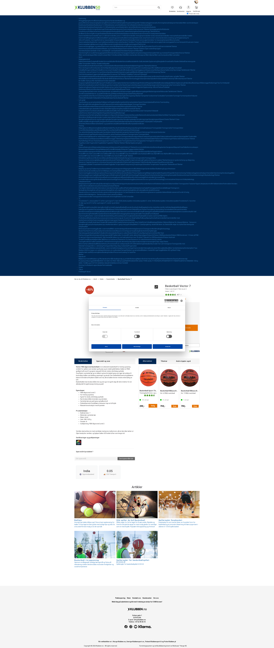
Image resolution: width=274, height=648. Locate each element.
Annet (158, 31)
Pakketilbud (188, 83)
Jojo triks (105, 224)
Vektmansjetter (123, 132)
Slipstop (148, 218)
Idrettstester (166, 211)
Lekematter (111, 117)
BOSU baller (91, 241)
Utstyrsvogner (131, 87)
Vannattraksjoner (170, 23)
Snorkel (153, 218)
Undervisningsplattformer (170, 42)
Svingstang (131, 96)
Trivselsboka (183, 201)
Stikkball (182, 61)
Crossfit (81, 130)
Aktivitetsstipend (95, 235)
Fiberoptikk (125, 160)
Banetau (97, 21)
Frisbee (93, 113)
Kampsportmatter (141, 85)
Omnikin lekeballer (109, 81)
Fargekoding (114, 102)
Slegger (141, 72)
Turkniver (136, 74)
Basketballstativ (120, 66)
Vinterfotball (146, 222)
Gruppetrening (83, 134)
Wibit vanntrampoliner (161, 55)
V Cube (177, 119)
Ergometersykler (154, 136)
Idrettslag (133, 229)
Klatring (159, 68)
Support (166, 169)
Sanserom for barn (124, 239)
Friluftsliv (82, 74)
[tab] (83, 361)
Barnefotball (87, 222)
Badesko (153, 27)
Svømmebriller (84, 36)
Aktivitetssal (100, 177)
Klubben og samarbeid (134, 250)
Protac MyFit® (154, 154)
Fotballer (101, 61)
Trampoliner (147, 111)
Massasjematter (114, 151)
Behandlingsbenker (99, 76)
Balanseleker (90, 106)
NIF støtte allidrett (133, 235)
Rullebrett (127, 147)
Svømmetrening (84, 46)
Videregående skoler (150, 248)
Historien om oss (109, 250)
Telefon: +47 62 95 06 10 (137, 622)
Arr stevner (88, 72)
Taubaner (192, 184)
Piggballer (112, 164)
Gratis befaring (91, 160)
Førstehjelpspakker (112, 76)
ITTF (173, 261)
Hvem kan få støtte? (136, 237)
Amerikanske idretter (98, 68)
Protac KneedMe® (130, 154)
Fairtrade (122, 261)
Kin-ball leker (167, 207)
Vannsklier (179, 23)
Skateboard (131, 121)
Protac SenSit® (104, 156)
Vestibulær (147, 162)
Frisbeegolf (133, 68)
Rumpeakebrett (134, 123)
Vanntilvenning (129, 220)
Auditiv (120, 162)
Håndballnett (114, 78)
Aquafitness (116, 216)
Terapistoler (163, 164)
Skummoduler (97, 96)
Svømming (82, 18)
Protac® (111, 149)
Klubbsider (165, 29)
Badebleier (90, 25)
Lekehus (148, 115)
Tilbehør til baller (96, 63)
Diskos (105, 72)
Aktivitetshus (91, 177)
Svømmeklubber (84, 42)
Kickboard (84, 218)
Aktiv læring (83, 104)
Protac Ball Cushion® (91, 154)
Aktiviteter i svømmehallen (95, 216)
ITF (171, 261)
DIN (97, 261)
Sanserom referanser (99, 162)
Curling (101, 121)
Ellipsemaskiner (143, 136)
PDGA (180, 261)
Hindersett (143, 83)
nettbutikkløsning (160, 646)
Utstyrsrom (179, 179)
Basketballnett (110, 66)
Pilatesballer (150, 139)
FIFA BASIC (131, 261)
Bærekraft (82, 256)
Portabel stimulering (136, 160)
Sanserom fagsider (85, 162)
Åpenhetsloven (162, 259)
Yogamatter (94, 143)
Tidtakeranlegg (145, 23)
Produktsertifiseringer (86, 261)
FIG (158, 261)
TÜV (92, 263)
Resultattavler (138, 179)
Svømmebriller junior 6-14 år (115, 36)
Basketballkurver (100, 66)
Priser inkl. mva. (194, 14)
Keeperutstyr (150, 70)
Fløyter (103, 91)
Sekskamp (180, 248)
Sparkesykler (139, 121)
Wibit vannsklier (174, 55)
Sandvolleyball (118, 98)
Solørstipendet (106, 235)
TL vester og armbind (112, 203)
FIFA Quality (118, 222)
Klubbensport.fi (156, 641)
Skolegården (83, 190)
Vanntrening (83, 53)
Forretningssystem (145, 646)
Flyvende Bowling (131, 207)
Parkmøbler (227, 184)
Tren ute (160, 244)
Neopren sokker (122, 233)
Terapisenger (138, 164)
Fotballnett (128, 70)
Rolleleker (158, 184)
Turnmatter (176, 85)
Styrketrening (126, 222)
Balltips (103, 211)
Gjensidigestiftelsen (145, 235)
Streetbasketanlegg (196, 175)
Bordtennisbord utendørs (104, 188)
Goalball (153, 211)
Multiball (180, 207)
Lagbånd (134, 91)
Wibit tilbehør (150, 55)
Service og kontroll (149, 179)
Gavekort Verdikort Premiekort (132, 42)
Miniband (100, 244)
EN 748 (116, 261)
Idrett (80, 57)
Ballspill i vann (109, 51)
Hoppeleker (107, 113)
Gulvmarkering (114, 83)
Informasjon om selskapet (95, 250)
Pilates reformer (140, 139)
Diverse (181, 53)
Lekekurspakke (140, 201)
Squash (123, 89)
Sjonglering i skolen (149, 224)
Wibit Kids (122, 55)
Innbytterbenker (155, 175)
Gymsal (97, 231)
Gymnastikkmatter (116, 85)
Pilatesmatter (159, 139)
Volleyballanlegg (208, 175)
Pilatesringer (168, 139)
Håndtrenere (98, 158)
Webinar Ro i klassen (176, 222)
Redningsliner (133, 31)
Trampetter (144, 96)
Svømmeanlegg (84, 173)
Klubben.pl (172, 641)
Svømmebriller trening (133, 36)
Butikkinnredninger (128, 38)
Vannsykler (152, 53)
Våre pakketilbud (163, 248)
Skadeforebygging (121, 214)
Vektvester (154, 132)
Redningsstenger (144, 31)
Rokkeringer (213, 83)
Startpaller (122, 23)
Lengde (126, 72)
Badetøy (142, 216)
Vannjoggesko (125, 53)
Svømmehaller (139, 248)
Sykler (111, 121)
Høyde (109, 72)
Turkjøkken (129, 74)
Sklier (167, 115)
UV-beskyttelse (154, 33)
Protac (140, 233)
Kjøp (174, 406)
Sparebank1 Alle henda (102, 237)
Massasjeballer (103, 151)
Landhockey (155, 76)
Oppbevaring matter (111, 87)
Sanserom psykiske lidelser (158, 192)
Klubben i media (147, 250)
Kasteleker (124, 104)
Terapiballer (83, 164)
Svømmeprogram (112, 220)
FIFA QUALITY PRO (151, 261)
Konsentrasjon (83, 149)
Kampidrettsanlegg (110, 179)
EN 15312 (104, 261)
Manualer (94, 130)
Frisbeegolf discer (85, 271)
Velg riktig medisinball (121, 246)
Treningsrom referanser (154, 141)
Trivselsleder (83, 201)
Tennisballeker (169, 209)
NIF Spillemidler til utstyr (119, 235)
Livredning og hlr (172, 38)
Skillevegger (121, 171)
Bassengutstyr (105, 21)
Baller (81, 61)
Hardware (172, 169)
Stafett (149, 72)
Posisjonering (129, 164)
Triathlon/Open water (145, 48)
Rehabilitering (83, 158)
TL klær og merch (84, 203)
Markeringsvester (155, 91)
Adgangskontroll (89, 21)
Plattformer (142, 44)
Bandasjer (89, 76)
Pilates (94, 134)
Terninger (136, 104)
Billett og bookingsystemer (113, 38)
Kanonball (126, 61)
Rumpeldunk (122, 102)
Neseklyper (119, 48)
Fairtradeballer (107, 265)
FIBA (126, 261)
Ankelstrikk (108, 216)
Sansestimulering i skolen (153, 239)
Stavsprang (156, 72)
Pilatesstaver (185, 139)
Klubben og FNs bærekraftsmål (102, 259)
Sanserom (82, 160)
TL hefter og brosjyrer (106, 201)
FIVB (164, 261)
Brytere (112, 160)
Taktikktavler (185, 70)
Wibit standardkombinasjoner (136, 55)
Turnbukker (161, 96)
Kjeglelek (174, 207)
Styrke (105, 134)
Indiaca (121, 78)
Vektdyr (141, 149)
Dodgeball (94, 61)
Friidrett (81, 72)
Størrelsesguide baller (134, 214)
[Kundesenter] (180, 7)
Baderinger (101, 29)
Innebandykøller (161, 78)
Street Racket (142, 209)
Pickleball (166, 87)
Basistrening (94, 128)
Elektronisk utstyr (141, 38)
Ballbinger (98, 175)
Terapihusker (154, 164)
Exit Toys (194, 248)
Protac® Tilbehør (127, 156)
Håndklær (116, 46)
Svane (89, 263)
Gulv (140, 143)
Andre (142, 123)
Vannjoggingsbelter (155, 29)
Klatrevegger (111, 139)
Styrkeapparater (103, 141)
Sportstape (177, 70)
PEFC (183, 261)
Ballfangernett (88, 70)
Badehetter (93, 48)
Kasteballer (133, 61)
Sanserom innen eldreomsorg (139, 192)
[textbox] (96, 458)
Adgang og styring (85, 169)
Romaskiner (175, 136)
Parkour (160, 87)
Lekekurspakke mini (128, 201)
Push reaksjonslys (122, 244)
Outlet (81, 267)
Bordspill (84, 121)
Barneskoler (97, 248)
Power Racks (93, 141)
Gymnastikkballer (109, 61)
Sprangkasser (115, 96)
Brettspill (96, 121)
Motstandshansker (114, 53)
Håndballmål (106, 78)
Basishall (119, 177)
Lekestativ (154, 115)
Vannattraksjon (201, 173)
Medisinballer (108, 128)
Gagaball (145, 207)
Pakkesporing (120, 598)
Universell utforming (157, 23)
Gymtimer (103, 231)
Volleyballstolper (107, 98)
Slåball (108, 209)
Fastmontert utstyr (153, 38)
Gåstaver (91, 158)
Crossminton (106, 89)
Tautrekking (151, 209)
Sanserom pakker (156, 160)
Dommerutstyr (107, 70)
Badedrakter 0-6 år (100, 27)
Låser (95, 132)
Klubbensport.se (138, 641)
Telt (119, 74)
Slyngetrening (139, 128)
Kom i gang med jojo (121, 224)
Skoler (128, 229)
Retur (100, 252)
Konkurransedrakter (143, 27)
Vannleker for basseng (155, 40)
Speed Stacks (143, 102)
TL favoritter (191, 201)
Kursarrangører (132, 44)
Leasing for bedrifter (129, 252)
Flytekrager (108, 29)
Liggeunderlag (98, 74)
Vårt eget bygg (157, 250)
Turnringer (176, 96)
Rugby (172, 68)
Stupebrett (129, 23)
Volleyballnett (97, 98)
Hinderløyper (120, 115)
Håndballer (119, 61)
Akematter (95, 123)
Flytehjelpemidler (84, 29)
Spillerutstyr (169, 70)
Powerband (112, 244)
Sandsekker (107, 132)
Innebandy (141, 78)
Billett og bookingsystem (115, 169)
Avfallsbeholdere (217, 184)
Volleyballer (106, 63)
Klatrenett (142, 115)
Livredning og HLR (85, 31)
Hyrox (87, 244)
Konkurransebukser (145, 25)
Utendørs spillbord (119, 188)
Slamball (115, 130)
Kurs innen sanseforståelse (113, 194)
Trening (81, 126)
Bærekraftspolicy (173, 259)
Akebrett (89, 123)
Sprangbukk (106, 96)
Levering (95, 252)
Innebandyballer (150, 78)
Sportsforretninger (127, 248)
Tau (218, 83)
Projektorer (146, 160)
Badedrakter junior (113, 27)
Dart (123, 68)
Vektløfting (121, 130)
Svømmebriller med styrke (168, 36)
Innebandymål (172, 78)
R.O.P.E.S (131, 244)
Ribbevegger (205, 83)
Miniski (119, 123)
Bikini (134, 27)
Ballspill (98, 211)
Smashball (168, 61)
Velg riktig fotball (136, 222)
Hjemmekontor (138, 241)
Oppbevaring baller (98, 87)
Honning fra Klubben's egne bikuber (90, 265)
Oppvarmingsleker (88, 209)
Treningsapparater (115, 141)
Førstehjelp (82, 76)
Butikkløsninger (140, 169)
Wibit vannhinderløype (118, 229)
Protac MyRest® (164, 154)
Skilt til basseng (116, 40)
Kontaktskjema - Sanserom (95, 194)
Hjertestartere (95, 31)
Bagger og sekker (95, 46)
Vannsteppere (144, 53)
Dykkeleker (118, 51)
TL (79, 199)
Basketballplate (131, 66)
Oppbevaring (101, 23)
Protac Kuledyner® (142, 154)
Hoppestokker (116, 106)
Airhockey (91, 207)
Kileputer (116, 93)
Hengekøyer (89, 74)
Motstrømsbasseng (90, 23)
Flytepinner (132, 51)
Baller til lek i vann (99, 51)
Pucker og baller (173, 76)
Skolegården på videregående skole (140, 190)
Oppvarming (130, 231)
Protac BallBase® (105, 154)
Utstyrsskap (122, 87)
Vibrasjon (154, 162)
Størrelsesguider (84, 233)
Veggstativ (140, 66)
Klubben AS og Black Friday (171, 250)
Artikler (81, 205)
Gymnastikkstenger (133, 83)
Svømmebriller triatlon (184, 36)
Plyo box (109, 130)
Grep (134, 141)
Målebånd (135, 72)
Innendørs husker (101, 117)
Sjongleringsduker (117, 119)
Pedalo (121, 147)
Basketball (82, 66)
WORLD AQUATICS (105, 263)
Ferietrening (113, 241)
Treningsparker (141, 141)
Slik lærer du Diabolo (163, 224)
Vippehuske (181, 115)
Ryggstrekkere (157, 151)
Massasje (82, 151)
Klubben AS (82, 250)
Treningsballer (157, 128)
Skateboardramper (183, 175)
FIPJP (161, 261)
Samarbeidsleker (132, 102)
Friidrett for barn (97, 72)
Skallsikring (159, 169)
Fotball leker (96, 222)
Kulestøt (121, 72)
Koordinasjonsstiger (124, 91)
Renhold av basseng (104, 40)
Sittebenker (137, 171)
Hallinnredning (90, 179)
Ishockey (148, 76)
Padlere (129, 46)
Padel (112, 89)
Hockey (138, 76)
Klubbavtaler (92, 218)
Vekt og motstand (162, 53)
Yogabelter (110, 143)
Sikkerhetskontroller (85, 196)
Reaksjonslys (130, 128)
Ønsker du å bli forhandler (125, 196)
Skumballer (124, 108)
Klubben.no (87, 279)
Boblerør (107, 160)
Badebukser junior (112, 25)
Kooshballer (105, 164)
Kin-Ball (139, 61)
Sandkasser (105, 186)
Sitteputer (124, 149)
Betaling (105, 252)
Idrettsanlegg (136, 70)
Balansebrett (88, 147)
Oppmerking (164, 175)
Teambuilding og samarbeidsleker (90, 102)
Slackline (129, 106)
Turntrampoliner (185, 96)
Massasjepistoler (125, 151)
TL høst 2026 (117, 201)
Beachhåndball (90, 78)
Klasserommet (121, 231)
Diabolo (88, 119)
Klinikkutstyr (149, 147)
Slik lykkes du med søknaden (119, 237)
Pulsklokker (122, 128)
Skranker (89, 96)
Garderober (114, 21)
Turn (221, 83)
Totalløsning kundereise (99, 169)
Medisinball (93, 244)
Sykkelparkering (138, 188)
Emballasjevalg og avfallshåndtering (124, 259)
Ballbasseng (91, 117)
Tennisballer (86, 63)
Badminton (90, 89)
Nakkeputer (104, 149)
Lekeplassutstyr (84, 115)
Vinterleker (82, 123)
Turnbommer (152, 96)
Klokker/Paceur (132, 173)
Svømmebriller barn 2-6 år (97, 36)
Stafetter (157, 102)
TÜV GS (96, 263)
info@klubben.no (140, 620)
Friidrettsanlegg (132, 175)
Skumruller (86, 143)
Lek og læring (83, 207)
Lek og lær (82, 100)
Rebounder (164, 91)
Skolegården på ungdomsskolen (117, 190)
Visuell (160, 162)
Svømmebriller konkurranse (150, 36)
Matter (173, 83)
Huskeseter (137, 184)
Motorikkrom (83, 117)
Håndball (82, 78)
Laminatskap (113, 171)
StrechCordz (156, 46)
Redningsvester (117, 29)
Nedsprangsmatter (153, 85)
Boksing (115, 211)
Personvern (118, 252)
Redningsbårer (117, 31)
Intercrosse (141, 68)
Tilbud (81, 269)
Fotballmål (121, 70)
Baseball (105, 111)
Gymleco (130, 241)
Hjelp (80, 252)
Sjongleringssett (154, 119)
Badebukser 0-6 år (100, 25)
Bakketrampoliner (95, 186)
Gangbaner (170, 147)
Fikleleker (91, 149)
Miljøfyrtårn (140, 259)
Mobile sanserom (173, 192)
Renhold (116, 23)
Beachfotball (97, 70)
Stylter (134, 106)
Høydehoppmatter (128, 85)
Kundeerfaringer (121, 250)
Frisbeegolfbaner (144, 175)
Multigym (86, 141)
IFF (167, 261)
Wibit (141, 51)
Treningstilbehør (84, 91)
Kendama (111, 224)
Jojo (97, 119)
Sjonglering (82, 119)
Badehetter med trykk (97, 42)
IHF (169, 261)
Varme (133, 76)
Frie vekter (82, 132)
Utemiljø (81, 188)
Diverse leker (86, 113)
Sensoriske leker (167, 162)
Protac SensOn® (115, 156)
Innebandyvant (182, 78)
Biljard (108, 68)
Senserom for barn (122, 192)
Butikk (117, 173)
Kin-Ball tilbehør (98, 81)
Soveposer (114, 74)
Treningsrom (175, 188)
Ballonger (89, 108)
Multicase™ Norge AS (180, 646)
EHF (100, 261)
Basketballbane (127, 177)
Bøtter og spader (105, 123)
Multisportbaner (160, 70)
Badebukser (83, 25)
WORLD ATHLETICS (118, 263)
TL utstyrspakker (93, 201)
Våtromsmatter (174, 40)
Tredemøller (192, 136)
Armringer (93, 29)
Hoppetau (150, 83)
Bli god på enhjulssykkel (94, 224)
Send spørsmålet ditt (126, 458)
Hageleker (82, 111)
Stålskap (106, 171)
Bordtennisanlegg (139, 177)
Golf (107, 121)
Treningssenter (97, 196)
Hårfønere (129, 171)
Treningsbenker (127, 141)
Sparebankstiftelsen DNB (170, 235)
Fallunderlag (102, 115)
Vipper (197, 184)
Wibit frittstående (113, 55)
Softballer (175, 61)
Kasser (89, 87)
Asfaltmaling (91, 104)
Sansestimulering (112, 162)
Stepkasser (148, 128)
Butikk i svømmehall (104, 229)
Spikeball (151, 102)
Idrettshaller (83, 177)
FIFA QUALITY (140, 261)
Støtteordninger (84, 235)
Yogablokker (102, 143)
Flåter (137, 51)
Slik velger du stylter (176, 224)
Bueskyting (113, 68)
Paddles (137, 218)
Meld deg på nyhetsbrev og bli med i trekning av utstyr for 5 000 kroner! (137, 602)
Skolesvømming (121, 44)
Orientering (166, 68)
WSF (126, 263)
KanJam (160, 207)
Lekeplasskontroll (206, 184)
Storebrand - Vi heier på (187, 235)
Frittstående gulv (104, 85)
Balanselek (82, 106)
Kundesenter (147, 598)
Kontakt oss (86, 252)
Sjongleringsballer (105, 119)
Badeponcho (128, 33)
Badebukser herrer (125, 25)
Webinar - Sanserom (189, 222)
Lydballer (90, 164)
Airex (85, 241)
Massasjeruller (136, 151)
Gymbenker (123, 83)
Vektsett (128, 130)
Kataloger (154, 222)
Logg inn (188, 8)
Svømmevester (138, 29)
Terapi (81, 145)
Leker (134, 111)
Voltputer (194, 96)
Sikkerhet (161, 115)
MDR (176, 261)
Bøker (97, 104)
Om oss (156, 598)
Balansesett (99, 106)
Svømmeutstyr (84, 48)
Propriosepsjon (135, 162)
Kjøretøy (124, 121)
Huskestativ (128, 115)
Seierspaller (173, 175)
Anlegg (81, 21)
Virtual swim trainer (192, 42)
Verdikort (111, 252)
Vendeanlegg (226, 173)
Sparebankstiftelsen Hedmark (165, 237)
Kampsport (148, 68)
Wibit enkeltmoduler (101, 55)
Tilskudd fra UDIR (149, 237)
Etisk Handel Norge (150, 259)
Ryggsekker (106, 74)
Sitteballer (117, 149)
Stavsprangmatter (166, 85)
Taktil (142, 162)
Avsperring (91, 175)
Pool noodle (91, 53)
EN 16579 (111, 261)
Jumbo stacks (152, 207)
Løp (130, 72)
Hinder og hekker (111, 91)
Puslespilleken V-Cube (135, 224)
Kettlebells (87, 130)
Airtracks (86, 85)
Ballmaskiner (116, 175)
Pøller (185, 147)
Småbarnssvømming (86, 33)
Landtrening (136, 46)
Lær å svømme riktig (128, 218)
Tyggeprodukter (133, 149)
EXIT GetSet (105, 241)
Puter (181, 147)
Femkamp (187, 248)
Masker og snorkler (108, 48)
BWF (94, 261)
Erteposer (101, 83)
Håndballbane (99, 179)
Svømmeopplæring (85, 44)
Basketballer (87, 61)
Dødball (123, 207)
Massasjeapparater (91, 151)
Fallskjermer (106, 102)
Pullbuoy (143, 46)
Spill (80, 121)
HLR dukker (125, 31)
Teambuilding (164, 102)
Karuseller (135, 115)
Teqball (146, 188)
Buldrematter (93, 85)
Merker (81, 254)
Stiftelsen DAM (157, 235)
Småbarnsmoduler (121, 117)
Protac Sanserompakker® (179, 154)
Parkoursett (88, 139)
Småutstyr (124, 40)
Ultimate (177, 209)
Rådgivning (150, 173)
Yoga (90, 134)
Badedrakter (83, 27)
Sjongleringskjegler (130, 119)
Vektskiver (138, 132)
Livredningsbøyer (106, 31)
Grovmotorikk (140, 147)
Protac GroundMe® (117, 154)
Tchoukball (178, 68)
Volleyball (226, 83)
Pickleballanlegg (127, 179)
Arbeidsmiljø (183, 259)
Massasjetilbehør (146, 151)
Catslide (98, 241)
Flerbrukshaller (150, 177)
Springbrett (123, 96)
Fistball (127, 68)
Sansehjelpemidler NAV (97, 239)
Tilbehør (146, 29)
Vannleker (162, 33)
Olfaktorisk (126, 162)
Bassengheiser (100, 173)
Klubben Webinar (163, 222)
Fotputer (98, 149)
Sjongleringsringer (142, 119)
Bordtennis (153, 66)
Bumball (105, 207)
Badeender (89, 51)
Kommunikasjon (192, 147)
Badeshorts (135, 25)
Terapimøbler (119, 164)
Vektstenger (135, 130)
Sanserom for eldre (137, 239)
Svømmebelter (128, 29)
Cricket (119, 68)
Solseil (111, 186)
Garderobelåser (150, 169)
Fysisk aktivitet (122, 241)
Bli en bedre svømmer (152, 216)
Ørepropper (157, 48)
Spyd (145, 72)
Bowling (90, 121)
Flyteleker (125, 51)
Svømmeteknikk (165, 46)
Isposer (143, 70)
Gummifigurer (111, 115)
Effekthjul (118, 160)
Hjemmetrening (84, 136)
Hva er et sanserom (92, 192)
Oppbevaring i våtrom (150, 87)
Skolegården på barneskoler (96, 190)
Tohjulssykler (148, 121)
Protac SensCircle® (92, 156)
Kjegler (169, 83)
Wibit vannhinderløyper (190, 23)
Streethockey (163, 76)
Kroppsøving (83, 83)
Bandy (143, 76)
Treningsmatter (167, 128)
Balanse (95, 111)
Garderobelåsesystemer (94, 171)
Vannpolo (166, 40)
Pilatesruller (177, 139)
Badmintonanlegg (110, 177)
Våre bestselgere (84, 248)
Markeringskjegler (143, 91)
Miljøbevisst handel (85, 259)
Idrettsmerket (111, 231)
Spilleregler (153, 231)
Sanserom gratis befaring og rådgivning (181, 160)
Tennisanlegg (159, 179)
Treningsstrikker (173, 53)
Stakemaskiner (165, 136)
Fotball (81, 70)
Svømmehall (83, 38)
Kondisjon (100, 134)
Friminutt (92, 231)
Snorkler (149, 46)
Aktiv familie (173, 248)
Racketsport (196, 83)
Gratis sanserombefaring (107, 192)
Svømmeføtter (128, 48)
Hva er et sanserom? (111, 239)
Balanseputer (106, 147)
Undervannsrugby (141, 40)
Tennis (128, 89)
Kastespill (114, 113)
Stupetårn (136, 23)
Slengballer (161, 61)
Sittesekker (146, 164)
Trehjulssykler (157, 121)
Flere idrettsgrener (85, 68)
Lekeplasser (83, 181)
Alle (91, 248)
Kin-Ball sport (88, 81)
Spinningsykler (183, 136)
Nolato (130, 233)
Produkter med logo (90, 40)
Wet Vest (161, 233)
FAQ (91, 252)
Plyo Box (115, 128)
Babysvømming (97, 44)
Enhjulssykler (107, 106)
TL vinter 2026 (150, 201)
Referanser (109, 23)
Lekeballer (145, 61)
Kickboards (123, 46)
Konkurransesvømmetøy (104, 218)
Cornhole (111, 207)
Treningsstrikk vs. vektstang (93, 246)
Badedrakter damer (126, 27)
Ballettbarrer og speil (95, 93)
